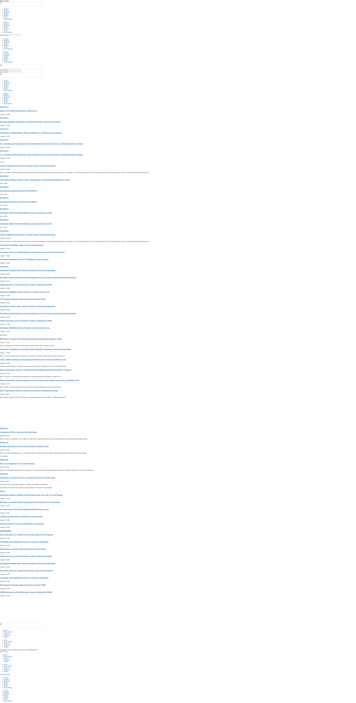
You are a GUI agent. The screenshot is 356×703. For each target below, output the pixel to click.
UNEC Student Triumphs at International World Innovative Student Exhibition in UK (33, 360)
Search (2, 35)
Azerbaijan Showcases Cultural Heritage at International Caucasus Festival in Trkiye (32, 252)
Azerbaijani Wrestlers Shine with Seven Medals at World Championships (27, 270)
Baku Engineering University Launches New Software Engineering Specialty (29, 390)
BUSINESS (4, 176)
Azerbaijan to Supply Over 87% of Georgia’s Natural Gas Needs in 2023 (27, 478)
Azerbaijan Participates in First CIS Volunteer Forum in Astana (24, 259)
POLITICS (4, 107)
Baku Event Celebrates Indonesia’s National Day (18, 111)
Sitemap (6, 637)
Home (5, 630)
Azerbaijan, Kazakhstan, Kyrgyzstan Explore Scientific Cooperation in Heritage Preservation (35, 349)
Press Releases (8, 19)
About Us (6, 633)
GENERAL (4, 231)
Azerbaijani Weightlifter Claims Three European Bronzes (21, 245)
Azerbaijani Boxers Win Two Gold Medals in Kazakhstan (22, 524)
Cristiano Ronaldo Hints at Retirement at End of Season (21, 516)
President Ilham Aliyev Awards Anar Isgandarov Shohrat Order (24, 446)
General (6, 9)
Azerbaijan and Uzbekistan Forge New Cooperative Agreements (24, 542)
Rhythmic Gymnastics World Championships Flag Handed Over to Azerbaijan (30, 502)
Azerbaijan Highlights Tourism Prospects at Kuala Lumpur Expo (25, 292)
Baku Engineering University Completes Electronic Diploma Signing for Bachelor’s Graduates (35, 370)
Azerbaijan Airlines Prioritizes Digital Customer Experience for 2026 (26, 213)
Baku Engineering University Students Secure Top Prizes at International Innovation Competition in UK (39, 380)
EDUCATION (3, 335)
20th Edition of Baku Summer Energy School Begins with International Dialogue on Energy (35, 180)
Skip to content (4, 1)
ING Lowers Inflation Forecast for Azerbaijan (17, 464)
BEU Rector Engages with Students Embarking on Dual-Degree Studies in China (31, 339)
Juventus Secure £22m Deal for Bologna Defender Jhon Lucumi (24, 509)
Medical (6, 15)
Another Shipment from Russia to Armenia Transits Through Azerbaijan (27, 166)
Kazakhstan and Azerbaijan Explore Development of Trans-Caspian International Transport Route (38, 277)
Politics (6, 14)
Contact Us (7, 635)
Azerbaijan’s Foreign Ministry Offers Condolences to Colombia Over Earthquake (31, 133)
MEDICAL (4, 428)
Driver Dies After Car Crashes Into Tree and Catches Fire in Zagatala (26, 535)
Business (6, 10)
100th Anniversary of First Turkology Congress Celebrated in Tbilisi (26, 285)
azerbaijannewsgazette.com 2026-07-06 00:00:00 (18, 191)
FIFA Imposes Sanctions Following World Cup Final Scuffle (23, 299)
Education (7, 12)
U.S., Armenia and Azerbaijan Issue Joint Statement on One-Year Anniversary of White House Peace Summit (41, 144)
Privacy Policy (8, 632)
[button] (4, 651)
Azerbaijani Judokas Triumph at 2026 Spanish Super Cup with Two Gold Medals (31, 495)
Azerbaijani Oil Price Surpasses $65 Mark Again (18, 432)
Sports (5, 17)
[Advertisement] (55, 413)
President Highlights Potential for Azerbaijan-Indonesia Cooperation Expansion (30, 122)
